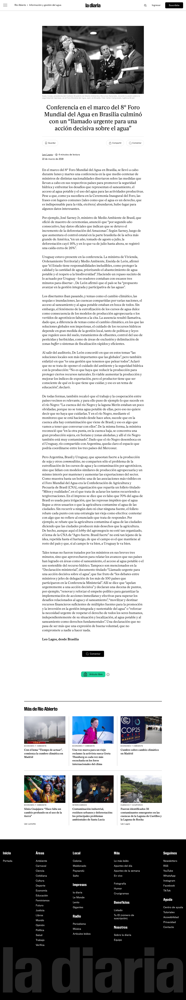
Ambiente (41, 861)
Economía (41, 890)
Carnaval (41, 865)
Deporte (40, 885)
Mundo (40, 920)
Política (40, 930)
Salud (39, 935)
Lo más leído (121, 861)
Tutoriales (169, 912)
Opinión (40, 925)
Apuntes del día (123, 865)
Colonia (77, 861)
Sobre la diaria (122, 935)
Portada (7, 861)
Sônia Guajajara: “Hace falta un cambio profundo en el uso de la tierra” (43, 812)
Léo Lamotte (30, 824)
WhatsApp (169, 875)
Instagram (169, 880)
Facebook (169, 885)
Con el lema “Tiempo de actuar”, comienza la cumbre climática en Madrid (43, 753)
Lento (76, 902)
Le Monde (79, 897)
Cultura (40, 880)
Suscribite (174, 5)
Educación (42, 895)
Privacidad (169, 922)
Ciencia (40, 870)
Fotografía (120, 883)
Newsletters (170, 861)
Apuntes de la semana (127, 870)
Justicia (40, 910)
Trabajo (40, 940)
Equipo (118, 940)
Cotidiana (41, 875)
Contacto (168, 927)
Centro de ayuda (173, 907)
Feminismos (42, 900)
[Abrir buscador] (145, 5)
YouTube (168, 870)
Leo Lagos (47, 154)
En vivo (118, 875)
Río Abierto (20, 5)
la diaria (77, 892)
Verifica (40, 945)
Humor (118, 888)
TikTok (167, 890)
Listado (118, 910)
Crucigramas (121, 893)
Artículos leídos (82, 933)
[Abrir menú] (5, 5)
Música (77, 928)
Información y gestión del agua (45, 5)
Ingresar (156, 5)
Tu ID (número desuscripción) (124, 917)
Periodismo (79, 924)
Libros (39, 915)
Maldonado (79, 865)
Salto (76, 875)
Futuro (39, 905)
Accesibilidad (171, 917)
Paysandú (78, 870)
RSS (165, 865)
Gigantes (78, 907)
